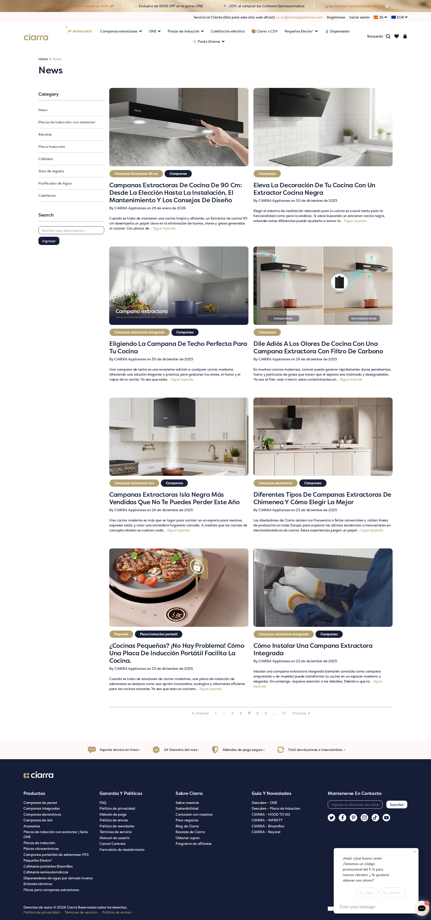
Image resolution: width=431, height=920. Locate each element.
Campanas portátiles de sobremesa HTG (56, 854)
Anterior (202, 713)
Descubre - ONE (264, 802)
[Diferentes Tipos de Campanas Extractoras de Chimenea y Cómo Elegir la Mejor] (323, 437)
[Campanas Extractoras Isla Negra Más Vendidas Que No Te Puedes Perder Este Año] (178, 437)
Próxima (299, 713)
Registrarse (336, 17)
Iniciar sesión (359, 17)
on (147, 208)
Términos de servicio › (82, 912)
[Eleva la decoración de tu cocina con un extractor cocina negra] (323, 127)
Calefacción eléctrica (227, 31)
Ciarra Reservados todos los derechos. (97, 907)
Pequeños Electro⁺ (37, 860)
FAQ (103, 802)
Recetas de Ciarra (190, 831)
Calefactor (47, 195)
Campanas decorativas (42, 814)
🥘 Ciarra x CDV (264, 31)
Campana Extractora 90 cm (136, 173)
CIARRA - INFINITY (267, 820)
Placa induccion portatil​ (158, 634)
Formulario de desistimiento (122, 849)
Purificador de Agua (55, 183)
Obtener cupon (187, 837)
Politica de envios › (117, 912)
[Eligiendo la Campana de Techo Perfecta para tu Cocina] (178, 285)
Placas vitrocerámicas (41, 848)
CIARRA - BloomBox (268, 826)
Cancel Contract (113, 843)
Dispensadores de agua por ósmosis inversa (58, 878)
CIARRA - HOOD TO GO (271, 814)
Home (43, 58)
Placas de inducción (39, 842)
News (42, 109)
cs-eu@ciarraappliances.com (299, 17)
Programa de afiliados (194, 843)
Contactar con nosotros (194, 814)
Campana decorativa (276, 483)
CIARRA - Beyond (266, 831)
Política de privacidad (117, 808)
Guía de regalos (51, 171)
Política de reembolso (117, 826)
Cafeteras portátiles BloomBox (48, 866)
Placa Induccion (51, 146)
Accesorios (31, 826)
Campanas (178, 173)
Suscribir (397, 804)
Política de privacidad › (42, 912)
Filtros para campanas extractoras (51, 889)
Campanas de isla (38, 820)
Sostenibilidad (187, 808)
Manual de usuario (114, 837)
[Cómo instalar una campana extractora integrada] (323, 587)
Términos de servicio (115, 831)
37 (284, 713)
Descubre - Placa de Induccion (276, 808)
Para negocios (187, 820)
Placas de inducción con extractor (66, 122)
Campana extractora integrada (139, 332)
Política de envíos (114, 820)
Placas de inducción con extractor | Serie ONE (55, 834)
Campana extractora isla (134, 483)
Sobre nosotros (187, 802)
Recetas (45, 134)
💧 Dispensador (337, 31)
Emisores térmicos (37, 883)
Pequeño (121, 634)
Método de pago (113, 814)
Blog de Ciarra (187, 826)
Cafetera (45, 158)
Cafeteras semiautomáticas (45, 872)
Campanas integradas (41, 808)
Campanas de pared (40, 802)
